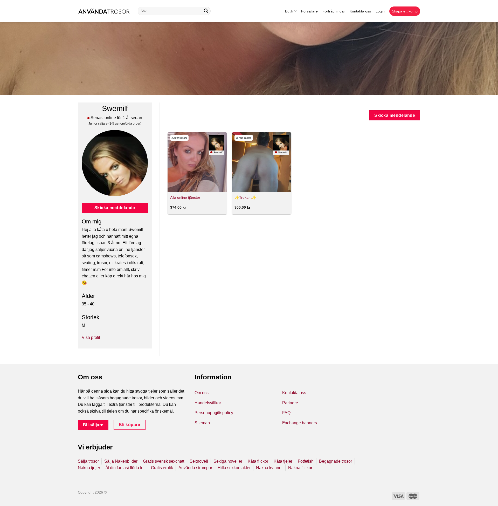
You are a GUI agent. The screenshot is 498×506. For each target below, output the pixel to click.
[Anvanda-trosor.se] (104, 11)
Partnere (290, 403)
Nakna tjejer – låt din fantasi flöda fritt (112, 468)
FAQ (286, 413)
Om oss (202, 393)
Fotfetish (306, 461)
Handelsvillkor (208, 403)
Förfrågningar (333, 11)
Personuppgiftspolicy (214, 413)
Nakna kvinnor (269, 468)
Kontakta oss (360, 11)
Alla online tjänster (185, 197)
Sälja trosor (88, 461)
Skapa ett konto (405, 11)
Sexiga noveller (227, 461)
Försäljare (309, 11)
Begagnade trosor (335, 461)
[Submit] (206, 11)
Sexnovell (199, 461)
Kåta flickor (258, 461)
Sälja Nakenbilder (120, 461)
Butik (289, 11)
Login (380, 11)
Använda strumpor (195, 468)
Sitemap (202, 423)
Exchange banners (299, 423)
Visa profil (91, 337)
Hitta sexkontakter (234, 468)
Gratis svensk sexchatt (163, 461)
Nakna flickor (300, 468)
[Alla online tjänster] (197, 162)
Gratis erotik (162, 468)
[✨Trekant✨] (261, 162)
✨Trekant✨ (245, 197)
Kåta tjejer (283, 461)
